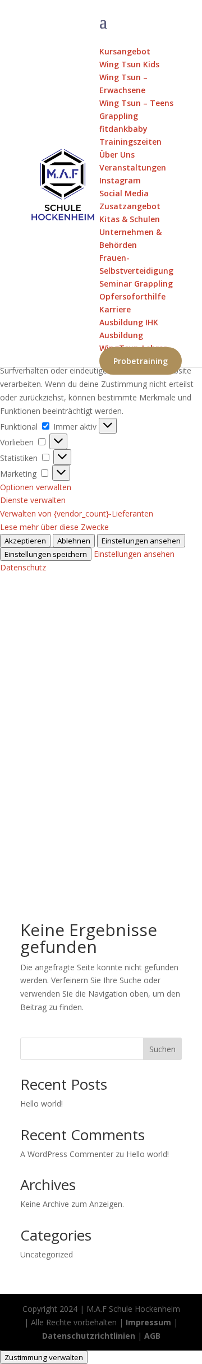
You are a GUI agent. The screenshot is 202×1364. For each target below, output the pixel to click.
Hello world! (41, 1103)
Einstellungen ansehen (141, 541)
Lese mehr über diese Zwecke (54, 527)
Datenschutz (23, 567)
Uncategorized (46, 1254)
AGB (152, 1335)
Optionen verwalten (35, 487)
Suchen (162, 1049)
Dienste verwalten (33, 500)
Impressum (148, 1322)
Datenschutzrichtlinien (88, 1335)
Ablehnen (73, 541)
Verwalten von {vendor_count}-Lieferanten (76, 513)
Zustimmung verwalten (43, 1357)
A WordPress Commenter (66, 1154)
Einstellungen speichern (45, 554)
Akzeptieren (25, 541)
